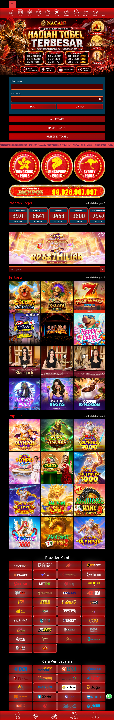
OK (57, 383)
